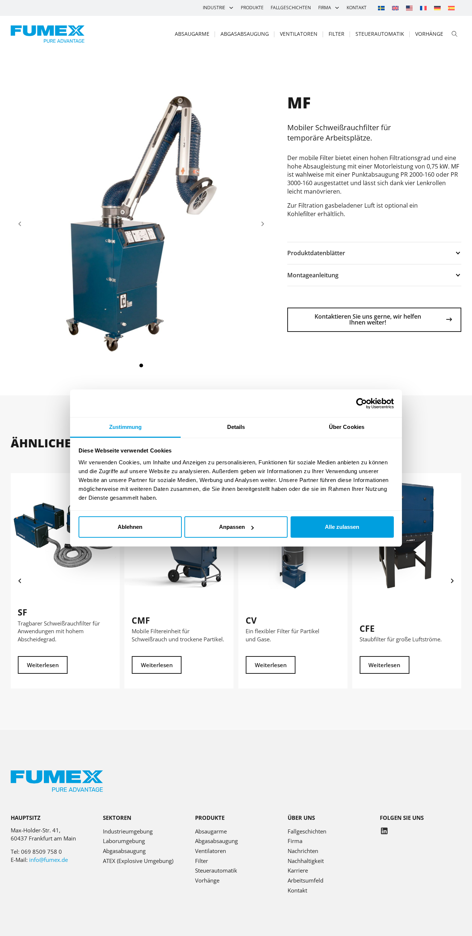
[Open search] (454, 34)
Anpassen (232, 527)
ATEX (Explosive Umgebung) (138, 860)
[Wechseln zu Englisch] (395, 8)
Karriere (298, 870)
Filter (336, 33)
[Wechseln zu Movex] (409, 8)
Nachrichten (303, 850)
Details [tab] (236, 427)
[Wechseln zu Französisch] (423, 8)
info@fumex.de (48, 859)
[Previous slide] (20, 224)
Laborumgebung (124, 841)
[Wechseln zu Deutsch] (437, 8)
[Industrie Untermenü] (231, 8)
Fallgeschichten (291, 7)
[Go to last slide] (20, 581)
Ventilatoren (298, 33)
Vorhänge (429, 33)
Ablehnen (130, 527)
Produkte (252, 7)
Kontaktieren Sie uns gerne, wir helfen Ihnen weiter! (368, 319)
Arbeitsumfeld (305, 880)
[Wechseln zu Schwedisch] (381, 8)
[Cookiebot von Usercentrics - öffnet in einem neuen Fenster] (361, 403)
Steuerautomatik (379, 33)
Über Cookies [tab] (346, 427)
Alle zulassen (342, 527)
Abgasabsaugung (245, 33)
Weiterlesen (43, 665)
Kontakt (357, 7)
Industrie (214, 7)
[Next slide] (262, 224)
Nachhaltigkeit (306, 860)
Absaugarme (192, 33)
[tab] (141, 365)
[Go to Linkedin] (384, 832)
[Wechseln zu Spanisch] (451, 8)
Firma (324, 7)
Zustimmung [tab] (125, 427)
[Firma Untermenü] (337, 8)
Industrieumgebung (128, 831)
